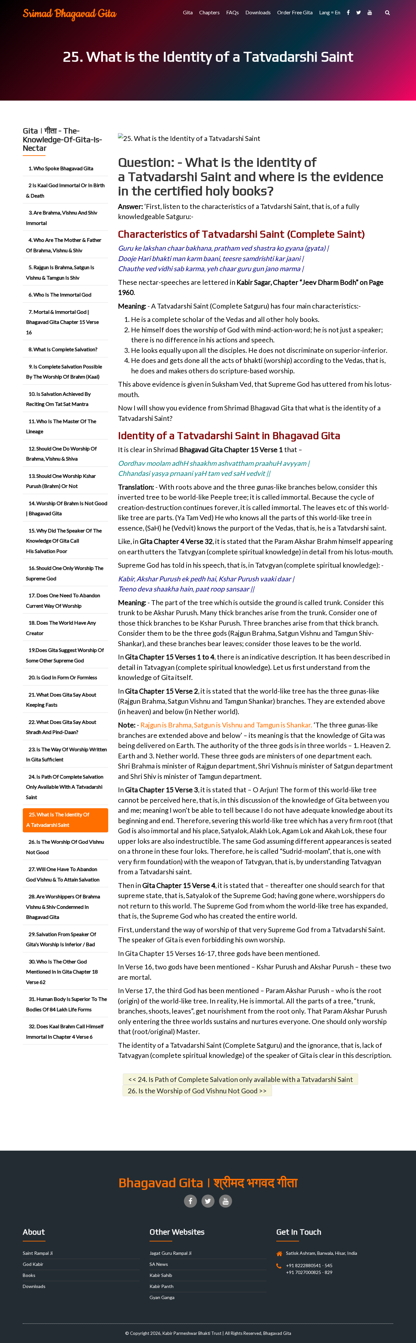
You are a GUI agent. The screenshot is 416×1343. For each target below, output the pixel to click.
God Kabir (33, 1264)
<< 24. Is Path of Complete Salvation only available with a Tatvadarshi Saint (240, 1079)
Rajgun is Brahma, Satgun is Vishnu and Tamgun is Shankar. (226, 725)
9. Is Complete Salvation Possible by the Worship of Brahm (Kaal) (64, 371)
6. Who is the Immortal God (60, 294)
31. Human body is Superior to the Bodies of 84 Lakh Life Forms (66, 1004)
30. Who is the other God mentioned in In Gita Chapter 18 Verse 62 (62, 971)
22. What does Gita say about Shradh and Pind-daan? (61, 727)
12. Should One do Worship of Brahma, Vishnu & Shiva (61, 453)
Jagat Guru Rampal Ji (170, 1253)
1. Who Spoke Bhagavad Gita (61, 168)
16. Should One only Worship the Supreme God (64, 573)
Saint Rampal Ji (38, 1253)
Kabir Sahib (161, 1275)
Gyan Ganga (162, 1297)
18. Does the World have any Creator (61, 627)
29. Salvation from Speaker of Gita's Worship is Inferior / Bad (61, 939)
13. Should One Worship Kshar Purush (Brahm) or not (61, 481)
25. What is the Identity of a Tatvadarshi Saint (57, 819)
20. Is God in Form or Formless (63, 677)
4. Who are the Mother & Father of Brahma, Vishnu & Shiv (63, 245)
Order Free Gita (295, 12)
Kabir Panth (162, 1286)
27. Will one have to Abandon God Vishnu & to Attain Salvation (62, 874)
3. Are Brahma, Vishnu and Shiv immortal (61, 217)
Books (29, 1275)
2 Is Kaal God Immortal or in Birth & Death (65, 190)
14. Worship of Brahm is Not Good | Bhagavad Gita (66, 508)
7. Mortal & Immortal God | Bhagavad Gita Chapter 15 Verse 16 (62, 322)
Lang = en (329, 12)
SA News (159, 1264)
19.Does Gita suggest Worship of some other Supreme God (65, 655)
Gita (188, 12)
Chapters (209, 12)
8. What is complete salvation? (63, 349)
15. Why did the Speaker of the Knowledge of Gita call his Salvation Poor (64, 540)
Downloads (258, 12)
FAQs (232, 12)
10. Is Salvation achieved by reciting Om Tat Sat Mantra (58, 399)
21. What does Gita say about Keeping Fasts (61, 699)
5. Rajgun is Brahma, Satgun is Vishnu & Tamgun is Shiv (60, 272)
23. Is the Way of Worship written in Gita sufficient (66, 754)
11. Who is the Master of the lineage (61, 426)
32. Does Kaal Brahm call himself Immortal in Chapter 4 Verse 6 (65, 1031)
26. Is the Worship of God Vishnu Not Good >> (197, 1091)
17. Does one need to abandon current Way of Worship (63, 600)
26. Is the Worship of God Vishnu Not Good (65, 846)
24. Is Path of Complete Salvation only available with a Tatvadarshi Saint (64, 786)
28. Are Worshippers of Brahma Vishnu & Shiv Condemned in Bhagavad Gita (63, 906)
